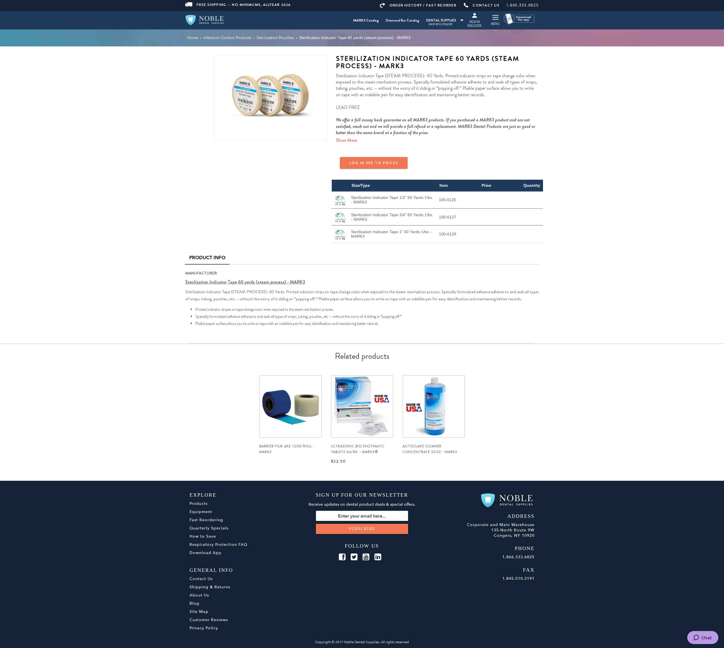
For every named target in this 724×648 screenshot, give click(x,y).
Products (198, 503)
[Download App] (519, 18)
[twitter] (354, 557)
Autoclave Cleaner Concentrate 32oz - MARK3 (429, 449)
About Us (199, 595)
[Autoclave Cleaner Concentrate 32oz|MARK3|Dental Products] (433, 406)
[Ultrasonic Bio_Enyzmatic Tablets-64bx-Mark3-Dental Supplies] (362, 406)
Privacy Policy (203, 628)
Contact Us (201, 579)
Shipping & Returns (209, 587)
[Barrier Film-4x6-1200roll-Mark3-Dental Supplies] (290, 406)
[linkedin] (377, 557)
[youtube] (366, 557)
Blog (194, 603)
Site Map (198, 611)
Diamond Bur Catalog (402, 20)
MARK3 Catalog (366, 20)
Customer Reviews (208, 620)
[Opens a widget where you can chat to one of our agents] (702, 638)
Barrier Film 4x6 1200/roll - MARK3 (286, 449)
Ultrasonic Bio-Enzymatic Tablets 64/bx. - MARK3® (357, 449)
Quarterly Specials (209, 528)
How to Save (202, 536)
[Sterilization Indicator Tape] (270, 97)
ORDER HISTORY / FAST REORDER (422, 5)
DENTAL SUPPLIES (441, 20)
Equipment (200, 511)
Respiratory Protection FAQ (218, 544)
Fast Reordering (206, 520)
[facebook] (342, 557)
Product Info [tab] (207, 257)
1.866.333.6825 (523, 5)
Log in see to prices (374, 163)
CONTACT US (486, 5)
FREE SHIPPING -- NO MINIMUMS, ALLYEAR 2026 (244, 4)
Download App (205, 552)
